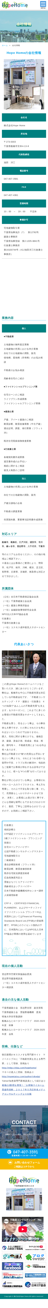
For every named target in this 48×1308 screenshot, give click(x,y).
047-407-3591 (11, 179)
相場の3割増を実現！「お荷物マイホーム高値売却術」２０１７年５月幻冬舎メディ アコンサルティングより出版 (23, 1089)
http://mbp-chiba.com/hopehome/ (19, 1068)
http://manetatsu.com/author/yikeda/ (21, 1076)
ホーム (5, 45)
